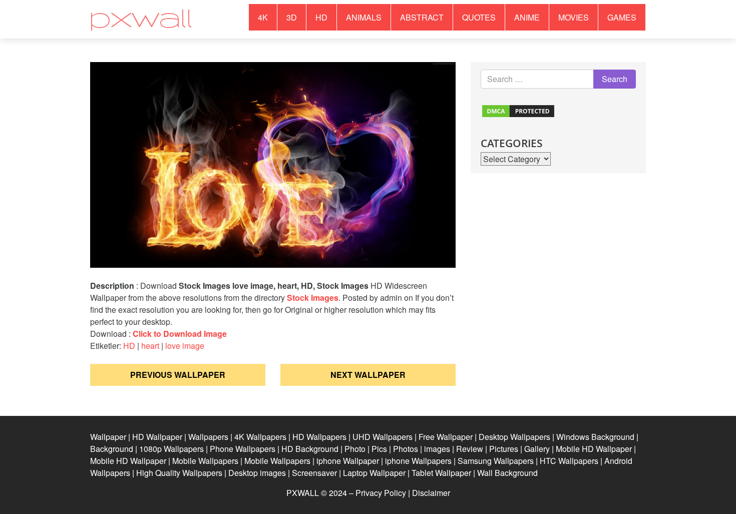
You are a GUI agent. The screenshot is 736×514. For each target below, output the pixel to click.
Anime (527, 17)
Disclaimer (431, 492)
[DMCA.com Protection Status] (518, 110)
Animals (364, 17)
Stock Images (312, 297)
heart (150, 345)
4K (263, 17)
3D (291, 17)
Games (621, 17)
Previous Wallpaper (177, 374)
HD (321, 17)
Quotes (479, 17)
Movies (573, 17)
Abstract (422, 17)
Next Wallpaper (368, 374)
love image (184, 345)
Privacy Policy (380, 492)
